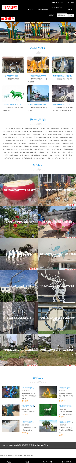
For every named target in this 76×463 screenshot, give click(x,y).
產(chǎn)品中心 (57, 7)
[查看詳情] (24, 401)
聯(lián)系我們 (66, 462)
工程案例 (69, 9)
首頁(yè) (30, 9)
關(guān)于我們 (43, 9)
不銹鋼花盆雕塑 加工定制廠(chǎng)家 (34, 422)
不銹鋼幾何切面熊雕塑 (29, 406)
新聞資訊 (51, 15)
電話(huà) (28, 462)
